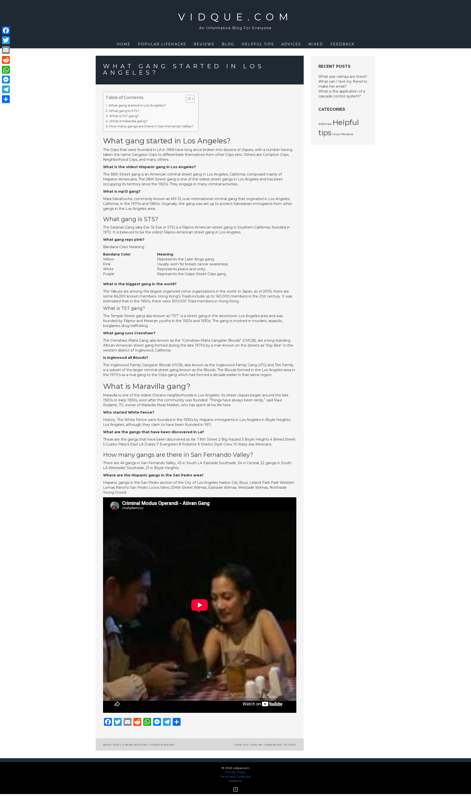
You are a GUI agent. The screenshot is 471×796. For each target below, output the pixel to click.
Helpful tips (258, 44)
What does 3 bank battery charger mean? (139, 744)
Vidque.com (235, 17)
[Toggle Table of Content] (187, 98)
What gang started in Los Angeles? (137, 105)
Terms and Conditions (235, 776)
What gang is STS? (124, 111)
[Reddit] (6, 60)
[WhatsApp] (6, 70)
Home (124, 44)
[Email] (6, 50)
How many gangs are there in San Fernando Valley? (151, 126)
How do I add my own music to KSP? (265, 744)
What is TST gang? (124, 116)
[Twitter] (6, 40)
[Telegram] (6, 89)
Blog (228, 44)
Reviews (204, 44)
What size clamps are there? (342, 76)
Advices (291, 44)
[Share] (6, 99)
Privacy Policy (235, 772)
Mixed (315, 44)
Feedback (342, 44)
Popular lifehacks (162, 44)
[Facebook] (6, 30)
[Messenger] (6, 79)
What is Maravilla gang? (128, 121)
